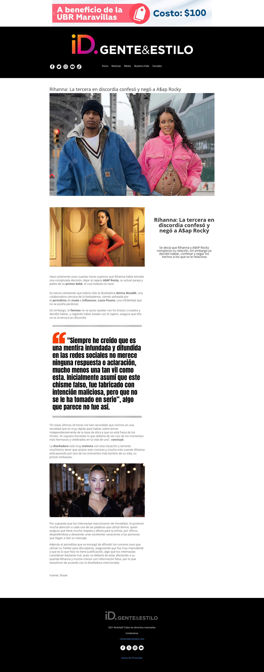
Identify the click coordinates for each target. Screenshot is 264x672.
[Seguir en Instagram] (135, 647)
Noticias (116, 66)
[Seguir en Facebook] (122, 647)
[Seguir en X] (129, 647)
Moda (127, 66)
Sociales (157, 66)
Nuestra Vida (141, 66)
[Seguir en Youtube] (141, 647)
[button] (132, 13)
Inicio (105, 66)
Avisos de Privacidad (131, 657)
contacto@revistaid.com (132, 638)
